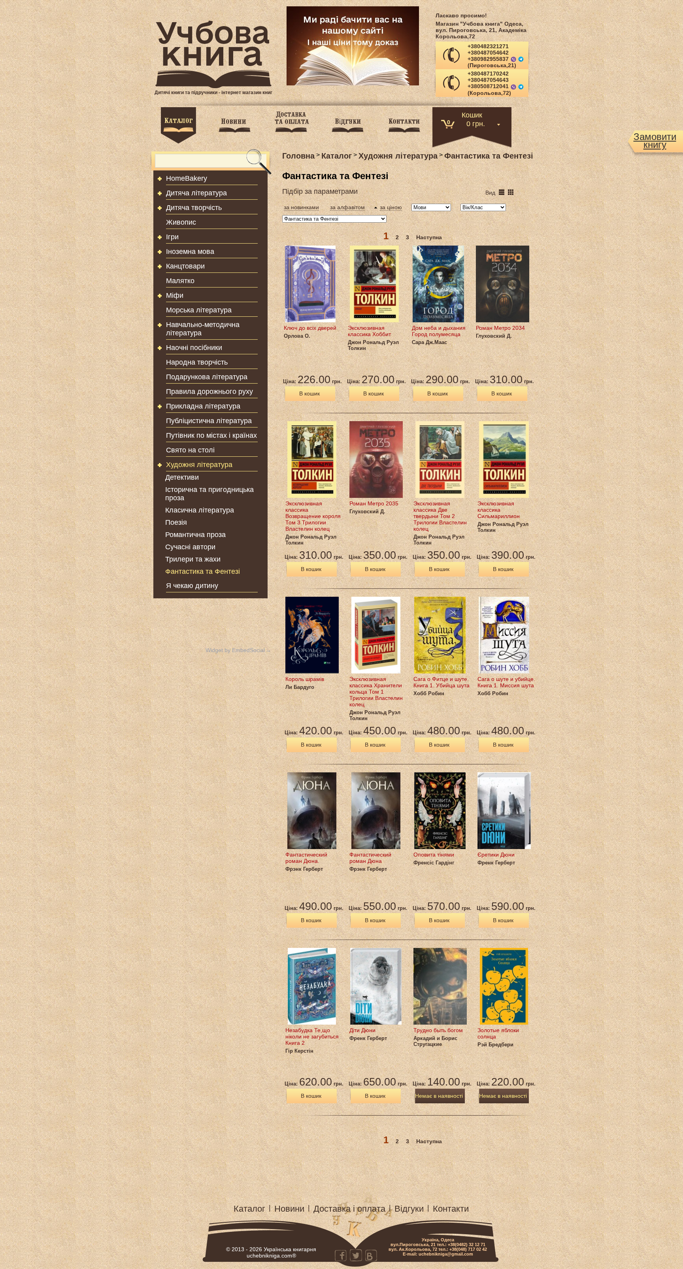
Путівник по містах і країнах (211, 435)
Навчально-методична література (203, 329)
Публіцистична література (209, 421)
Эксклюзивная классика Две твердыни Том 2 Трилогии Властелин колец (440, 516)
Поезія (176, 522)
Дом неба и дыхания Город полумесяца (439, 331)
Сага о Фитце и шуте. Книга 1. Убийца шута (441, 682)
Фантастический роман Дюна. (306, 857)
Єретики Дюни (496, 854)
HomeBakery (186, 178)
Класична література (199, 510)
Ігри (172, 237)
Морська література (199, 310)
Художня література (199, 465)
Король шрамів (304, 679)
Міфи (174, 295)
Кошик (472, 114)
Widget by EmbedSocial (235, 650)
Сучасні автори (190, 547)
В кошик (309, 393)
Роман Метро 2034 (500, 328)
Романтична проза (195, 535)
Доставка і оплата (349, 1209)
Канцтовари (185, 266)
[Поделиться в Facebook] (340, 1255)
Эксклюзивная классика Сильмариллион (498, 509)
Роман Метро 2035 (373, 503)
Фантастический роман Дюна (370, 857)
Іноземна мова (190, 251)
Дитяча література (196, 193)
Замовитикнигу (655, 141)
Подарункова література (206, 377)
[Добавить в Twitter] (355, 1255)
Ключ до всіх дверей (310, 328)
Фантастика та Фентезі (202, 571)
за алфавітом (347, 207)
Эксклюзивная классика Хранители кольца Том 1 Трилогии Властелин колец (376, 691)
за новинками (301, 207)
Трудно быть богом (438, 1030)
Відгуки (409, 1209)
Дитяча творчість (194, 208)
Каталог (249, 1209)
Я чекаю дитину (192, 586)
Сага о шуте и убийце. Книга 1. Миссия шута (506, 682)
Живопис (181, 222)
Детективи (182, 477)
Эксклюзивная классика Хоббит (369, 331)
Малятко (180, 281)
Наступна (429, 237)
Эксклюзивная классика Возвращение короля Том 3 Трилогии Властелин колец (313, 516)
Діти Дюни (362, 1030)
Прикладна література (203, 406)
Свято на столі (190, 450)
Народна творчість (197, 362)
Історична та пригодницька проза (209, 494)
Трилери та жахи (193, 559)
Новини (289, 1209)
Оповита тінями (433, 854)
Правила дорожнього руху (209, 391)
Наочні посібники (194, 348)
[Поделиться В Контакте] (370, 1255)
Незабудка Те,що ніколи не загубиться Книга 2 (312, 1036)
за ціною (391, 207)
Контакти (451, 1209)
